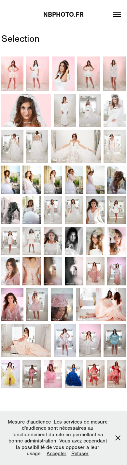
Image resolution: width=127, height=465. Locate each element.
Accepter (56, 454)
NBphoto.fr (63, 14)
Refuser (80, 454)
